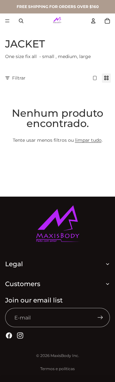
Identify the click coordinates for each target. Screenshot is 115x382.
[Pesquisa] (21, 21)
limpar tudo (88, 140)
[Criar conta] (100, 317)
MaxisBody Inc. (64, 355)
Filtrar (19, 78)
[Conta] (93, 21)
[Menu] (7, 20)
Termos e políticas (57, 368)
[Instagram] (20, 335)
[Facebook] (9, 335)
